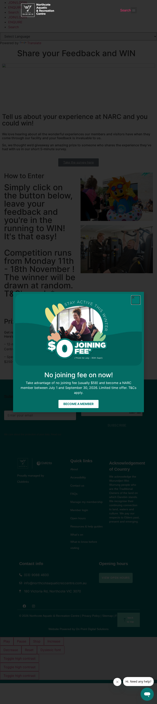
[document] (78, 352)
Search (125, 10)
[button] (134, 10)
